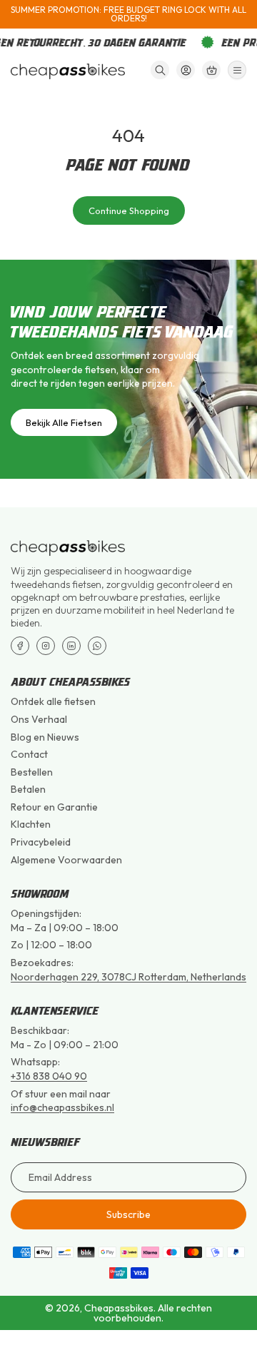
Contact (29, 754)
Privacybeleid (41, 842)
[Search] (160, 70)
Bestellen (32, 772)
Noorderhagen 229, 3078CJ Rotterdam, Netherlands (128, 976)
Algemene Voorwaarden (66, 859)
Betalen (28, 789)
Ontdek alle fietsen (53, 701)
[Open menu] (237, 70)
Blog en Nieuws (45, 737)
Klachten (31, 824)
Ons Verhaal (39, 719)
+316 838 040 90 (49, 1076)
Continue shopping (129, 210)
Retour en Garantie (54, 807)
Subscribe (128, 1214)
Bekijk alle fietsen (64, 422)
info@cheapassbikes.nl (62, 1107)
